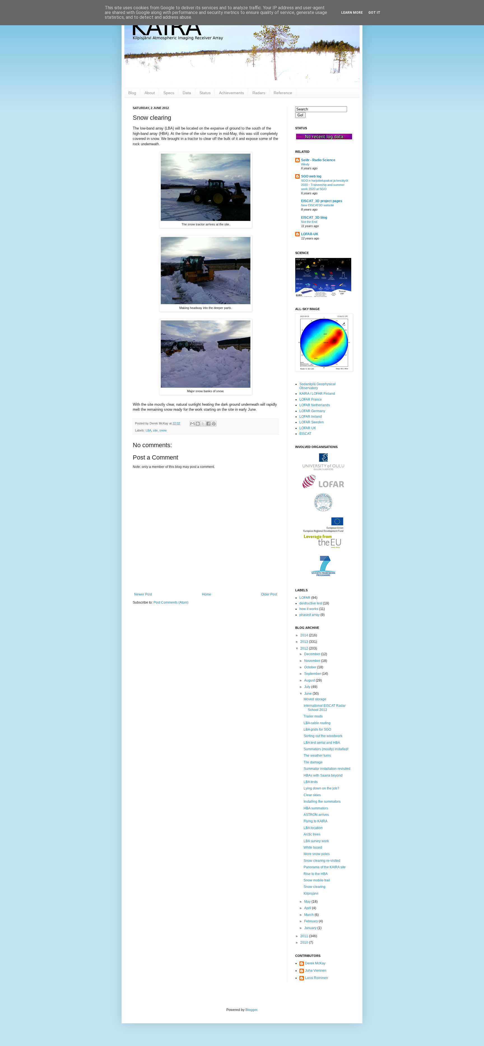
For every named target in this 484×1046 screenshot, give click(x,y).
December (312, 654)
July (307, 687)
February (311, 921)
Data (187, 93)
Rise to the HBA (316, 874)
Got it (374, 13)
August (310, 680)
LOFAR (304, 598)
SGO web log (311, 176)
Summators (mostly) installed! (326, 749)
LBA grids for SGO (317, 729)
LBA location (313, 828)
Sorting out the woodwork (323, 736)
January (310, 928)
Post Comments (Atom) (171, 602)
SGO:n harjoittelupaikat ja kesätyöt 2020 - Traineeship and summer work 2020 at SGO (324, 185)
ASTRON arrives (316, 815)
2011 (304, 936)
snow (163, 430)
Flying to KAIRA (315, 821)
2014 (304, 635)
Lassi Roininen (316, 978)
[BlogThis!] (198, 423)
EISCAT (305, 434)
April (308, 908)
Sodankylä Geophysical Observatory (317, 386)
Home (206, 594)
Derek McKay (315, 963)
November (312, 661)
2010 (304, 943)
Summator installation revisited (327, 769)
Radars (258, 93)
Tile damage (313, 762)
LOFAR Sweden (311, 422)
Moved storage (315, 699)
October (310, 667)
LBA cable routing (317, 723)
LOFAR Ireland (310, 417)
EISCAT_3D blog (314, 218)
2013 (304, 642)
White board (313, 847)
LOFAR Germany (312, 411)
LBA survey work (316, 841)
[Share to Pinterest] (214, 423)
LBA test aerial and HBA (322, 743)
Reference (283, 93)
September (313, 674)
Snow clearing (314, 887)
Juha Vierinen (315, 971)
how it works (308, 609)
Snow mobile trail (317, 880)
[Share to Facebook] (208, 423)
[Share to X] (203, 423)
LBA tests (311, 782)
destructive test (310, 603)
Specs (168, 93)
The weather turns (317, 756)
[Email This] (192, 423)
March (309, 915)
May (307, 902)
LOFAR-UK (309, 234)
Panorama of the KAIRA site (325, 867)
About (150, 93)
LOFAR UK (307, 428)
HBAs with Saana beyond (323, 775)
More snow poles (317, 854)
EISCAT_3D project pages (321, 201)
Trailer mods (313, 716)
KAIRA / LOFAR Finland (317, 394)
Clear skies (312, 795)
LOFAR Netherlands (314, 405)
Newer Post (143, 594)
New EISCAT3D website (317, 205)
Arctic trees (312, 834)
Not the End (309, 221)
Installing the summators (322, 801)
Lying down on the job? (321, 788)
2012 (304, 648)
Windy (305, 164)
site (155, 430)
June (308, 694)
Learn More (352, 13)
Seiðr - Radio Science (318, 160)
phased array (309, 615)
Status (205, 93)
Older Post (269, 594)
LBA (148, 430)
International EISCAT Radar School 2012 (325, 708)
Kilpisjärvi (311, 893)
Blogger (251, 1010)
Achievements (231, 93)
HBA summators (316, 808)
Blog (132, 93)
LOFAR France (310, 399)
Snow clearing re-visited (322, 861)
